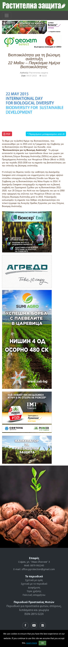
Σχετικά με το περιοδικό (34, 583)
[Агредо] (27, 271)
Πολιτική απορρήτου (34, 594)
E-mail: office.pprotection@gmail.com (34, 569)
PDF (8, 134)
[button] (7, 103)
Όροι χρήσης (34, 591)
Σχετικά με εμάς (34, 580)
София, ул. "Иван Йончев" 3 (34, 561)
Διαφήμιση (34, 587)
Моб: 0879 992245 (34, 565)
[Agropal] (27, 449)
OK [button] (42, 643)
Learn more (31, 643)
